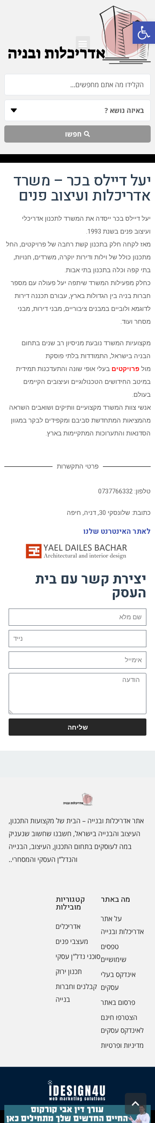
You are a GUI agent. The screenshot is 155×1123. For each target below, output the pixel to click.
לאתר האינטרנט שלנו (117, 531)
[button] (144, 32)
